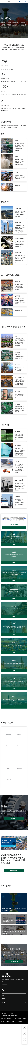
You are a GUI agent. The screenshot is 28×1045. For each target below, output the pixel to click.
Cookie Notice (10, 519)
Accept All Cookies (14, 527)
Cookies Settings (14, 524)
